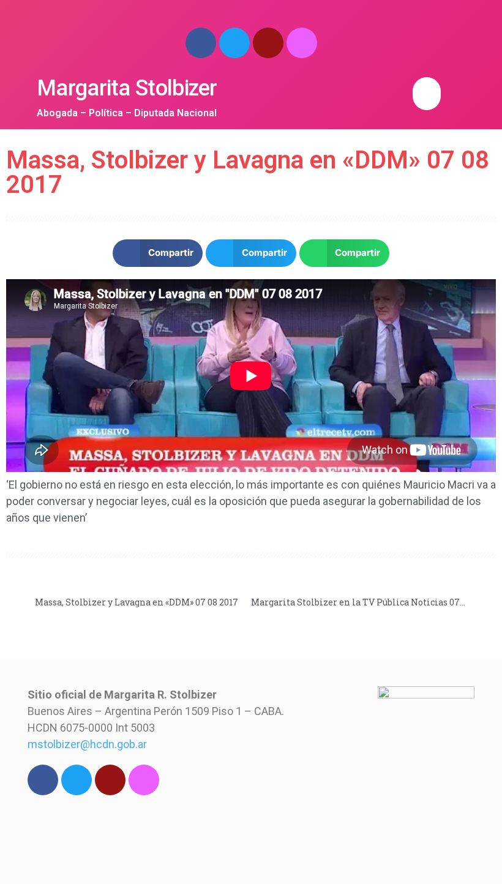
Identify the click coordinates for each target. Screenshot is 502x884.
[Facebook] (200, 43)
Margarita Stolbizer (127, 88)
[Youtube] (268, 43)
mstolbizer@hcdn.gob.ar (87, 744)
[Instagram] (302, 43)
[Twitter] (234, 43)
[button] (427, 93)
